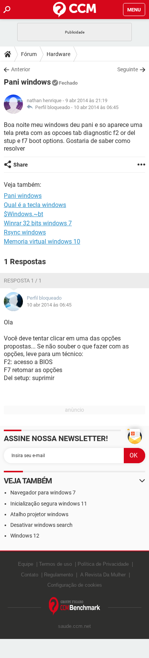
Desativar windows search (41, 525)
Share (20, 165)
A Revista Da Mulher (103, 575)
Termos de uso (55, 564)
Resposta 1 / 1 (23, 281)
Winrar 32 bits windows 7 (38, 223)
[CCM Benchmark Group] (74, 606)
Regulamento (58, 575)
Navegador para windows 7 (43, 492)
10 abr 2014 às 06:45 (96, 107)
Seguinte (127, 69)
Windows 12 (24, 536)
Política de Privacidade (103, 564)
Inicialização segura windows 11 (48, 504)
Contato (29, 575)
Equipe (25, 564)
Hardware (58, 54)
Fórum (29, 54)
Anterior (20, 69)
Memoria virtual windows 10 (42, 241)
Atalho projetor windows (39, 514)
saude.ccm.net (74, 626)
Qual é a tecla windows (35, 205)
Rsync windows (25, 232)
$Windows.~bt (23, 214)
